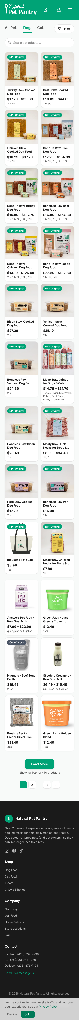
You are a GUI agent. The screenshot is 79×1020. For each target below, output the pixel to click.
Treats (9, 883)
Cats (41, 27)
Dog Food (11, 870)
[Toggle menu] (70, 10)
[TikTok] (21, 851)
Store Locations (15, 928)
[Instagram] (7, 851)
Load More (39, 764)
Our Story (11, 909)
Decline (12, 1014)
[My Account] (45, 10)
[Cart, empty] (59, 10)
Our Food (11, 915)
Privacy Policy (48, 1006)
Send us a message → (19, 973)
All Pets (11, 27)
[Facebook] (14, 851)
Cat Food (11, 876)
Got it (27, 1014)
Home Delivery (14, 922)
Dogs (27, 27)
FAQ (7, 935)
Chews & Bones (15, 889)
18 (47, 784)
